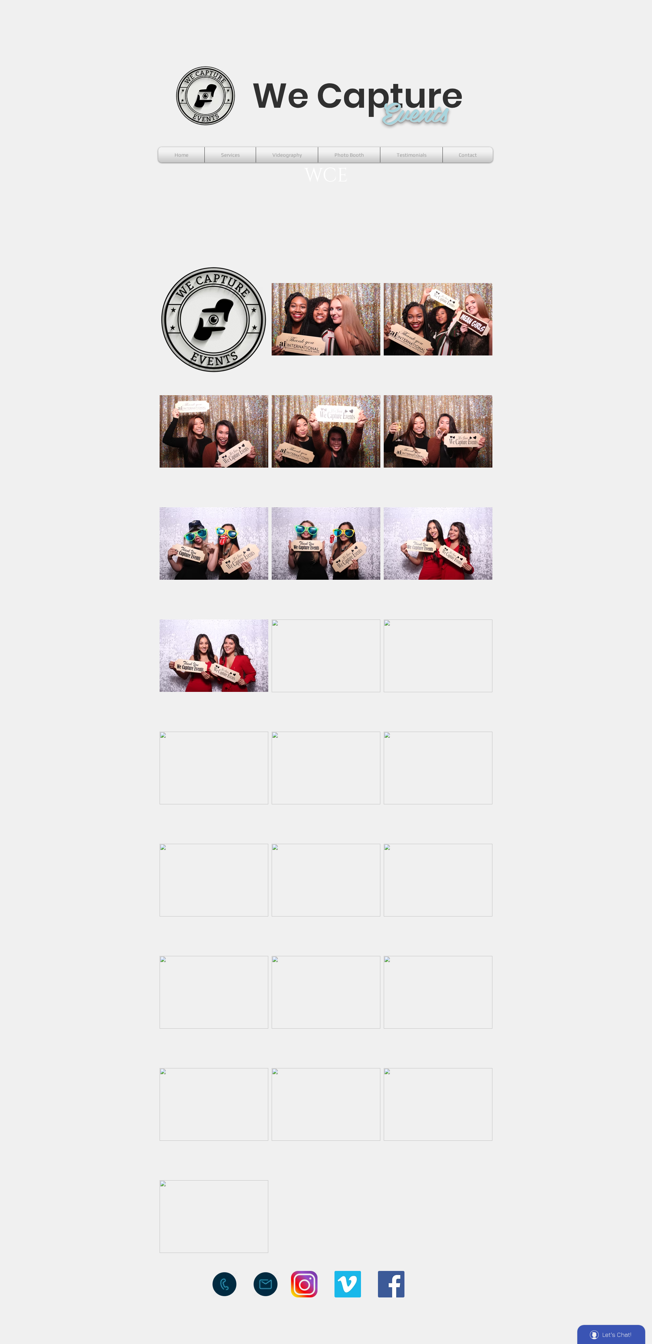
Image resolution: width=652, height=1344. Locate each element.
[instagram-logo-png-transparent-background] (304, 1284)
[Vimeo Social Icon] (347, 1284)
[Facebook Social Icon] (391, 1284)
